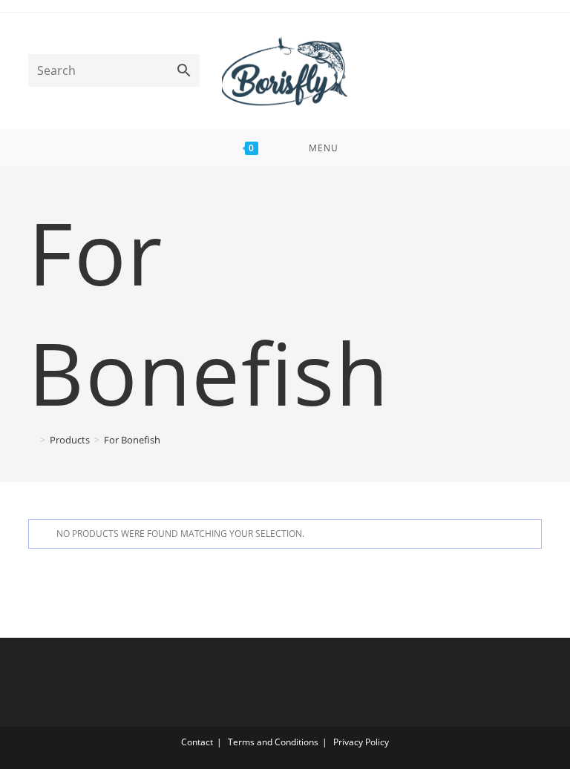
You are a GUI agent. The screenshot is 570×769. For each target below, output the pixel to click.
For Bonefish (132, 439)
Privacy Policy (361, 742)
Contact (197, 742)
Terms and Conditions (273, 742)
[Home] (32, 439)
